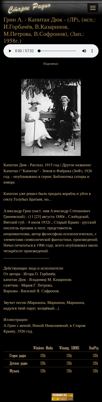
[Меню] (93, 8)
